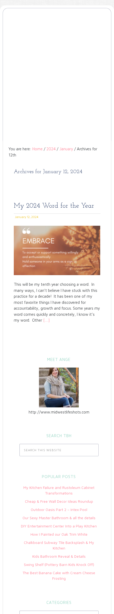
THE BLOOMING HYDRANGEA (57, 32)
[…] (46, 320)
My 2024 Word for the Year (54, 206)
